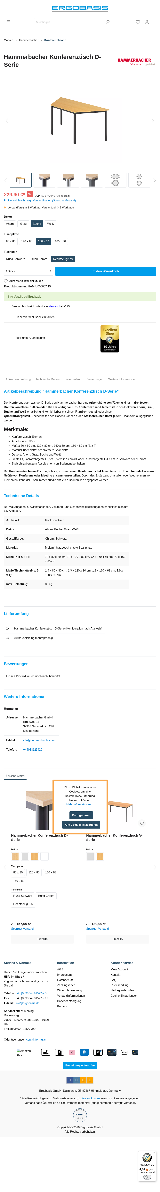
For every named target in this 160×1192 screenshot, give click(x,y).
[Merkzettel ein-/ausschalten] (142, 823)
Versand (54, 306)
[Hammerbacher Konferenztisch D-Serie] (42, 810)
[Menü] (8, 21)
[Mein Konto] (146, 22)
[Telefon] (90, 1080)
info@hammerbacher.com (39, 740)
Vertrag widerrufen (122, 990)
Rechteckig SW (63, 259)
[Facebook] (70, 1080)
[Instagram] (76, 1080)
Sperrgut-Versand (22, 928)
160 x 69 (43, 241)
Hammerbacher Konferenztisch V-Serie (114, 837)
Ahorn (10, 223)
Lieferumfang (73, 379)
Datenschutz (65, 980)
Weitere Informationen (122, 379)
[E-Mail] (83, 1080)
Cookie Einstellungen (124, 995)
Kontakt (115, 974)
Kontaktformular (36, 1039)
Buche (37, 223)
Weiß (50, 223)
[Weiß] (44, 856)
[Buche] (35, 856)
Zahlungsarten (66, 985)
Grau (23, 223)
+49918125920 (32, 749)
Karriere (62, 1006)
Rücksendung (119, 985)
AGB (60, 969)
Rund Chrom (39, 259)
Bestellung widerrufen (80, 1065)
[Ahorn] (15, 856)
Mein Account (119, 969)
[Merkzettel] (137, 22)
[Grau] (25, 856)
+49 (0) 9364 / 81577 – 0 (30, 993)
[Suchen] (107, 22)
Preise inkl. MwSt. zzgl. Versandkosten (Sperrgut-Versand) (40, 200)
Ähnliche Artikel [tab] (15, 776)
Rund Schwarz (15, 259)
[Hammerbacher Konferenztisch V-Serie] (117, 810)
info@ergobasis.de (27, 1003)
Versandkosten (90, 1098)
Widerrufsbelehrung (69, 990)
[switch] (147, 1177)
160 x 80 (60, 241)
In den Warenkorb (106, 271)
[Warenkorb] (153, 20)
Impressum (64, 974)
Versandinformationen (71, 995)
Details (42, 939)
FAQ (113, 980)
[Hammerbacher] (136, 62)
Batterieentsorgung (69, 1001)
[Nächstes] (153, 120)
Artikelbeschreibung (18, 379)
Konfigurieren (81, 815)
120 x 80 (26, 241)
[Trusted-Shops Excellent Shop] (109, 338)
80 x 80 (10, 241)
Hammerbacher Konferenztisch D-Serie (39, 837)
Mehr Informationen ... (80, 804)
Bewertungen (94, 379)
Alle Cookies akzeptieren (81, 824)
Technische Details (48, 379)
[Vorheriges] (7, 120)
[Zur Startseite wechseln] (80, 9)
